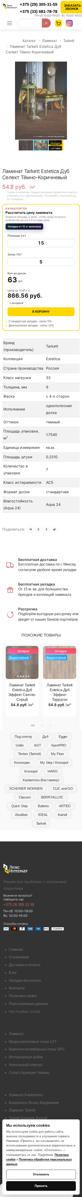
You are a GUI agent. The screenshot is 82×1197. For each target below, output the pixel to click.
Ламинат (49, 41)
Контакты (17, 988)
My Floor (57, 754)
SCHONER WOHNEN (26, 788)
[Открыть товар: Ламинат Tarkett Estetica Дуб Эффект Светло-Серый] (22, 662)
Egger (63, 737)
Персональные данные (28, 1004)
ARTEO (65, 806)
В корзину (41, 311)
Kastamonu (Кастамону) (41, 780)
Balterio (43, 806)
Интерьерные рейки (26, 1057)
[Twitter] (54, 529)
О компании (19, 957)
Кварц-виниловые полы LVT (33, 1042)
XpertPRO (58, 745)
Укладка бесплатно (25, 980)
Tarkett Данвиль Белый (28, 1118)
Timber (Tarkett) (29, 754)
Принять (41, 1186)
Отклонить (41, 1174)
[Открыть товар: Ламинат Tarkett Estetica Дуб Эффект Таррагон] (59, 662)
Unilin (20, 745)
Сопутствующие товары (29, 1073)
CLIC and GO (63, 788)
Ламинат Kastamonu (26, 1095)
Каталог (29, 41)
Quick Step (19, 806)
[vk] (30, 529)
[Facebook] (46, 529)
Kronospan (22, 762)
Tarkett (68, 41)
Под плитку (23, 737)
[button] (75, 65)
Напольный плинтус (26, 1065)
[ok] (38, 529)
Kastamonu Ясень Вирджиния (34, 1103)
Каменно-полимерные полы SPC (37, 1049)
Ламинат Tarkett (22, 1110)
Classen (25, 797)
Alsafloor (21, 815)
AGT (37, 745)
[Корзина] (58, 23)
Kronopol (30, 771)
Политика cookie (23, 996)
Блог (13, 973)
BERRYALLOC (52, 797)
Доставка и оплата (24, 965)
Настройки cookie (24, 1011)
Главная (16, 949)
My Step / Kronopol (54, 762)
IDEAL (43, 815)
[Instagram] (69, 23)
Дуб (45, 737)
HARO (52, 771)
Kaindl (62, 815)
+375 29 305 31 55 (18, 905)
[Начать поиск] (46, 23)
